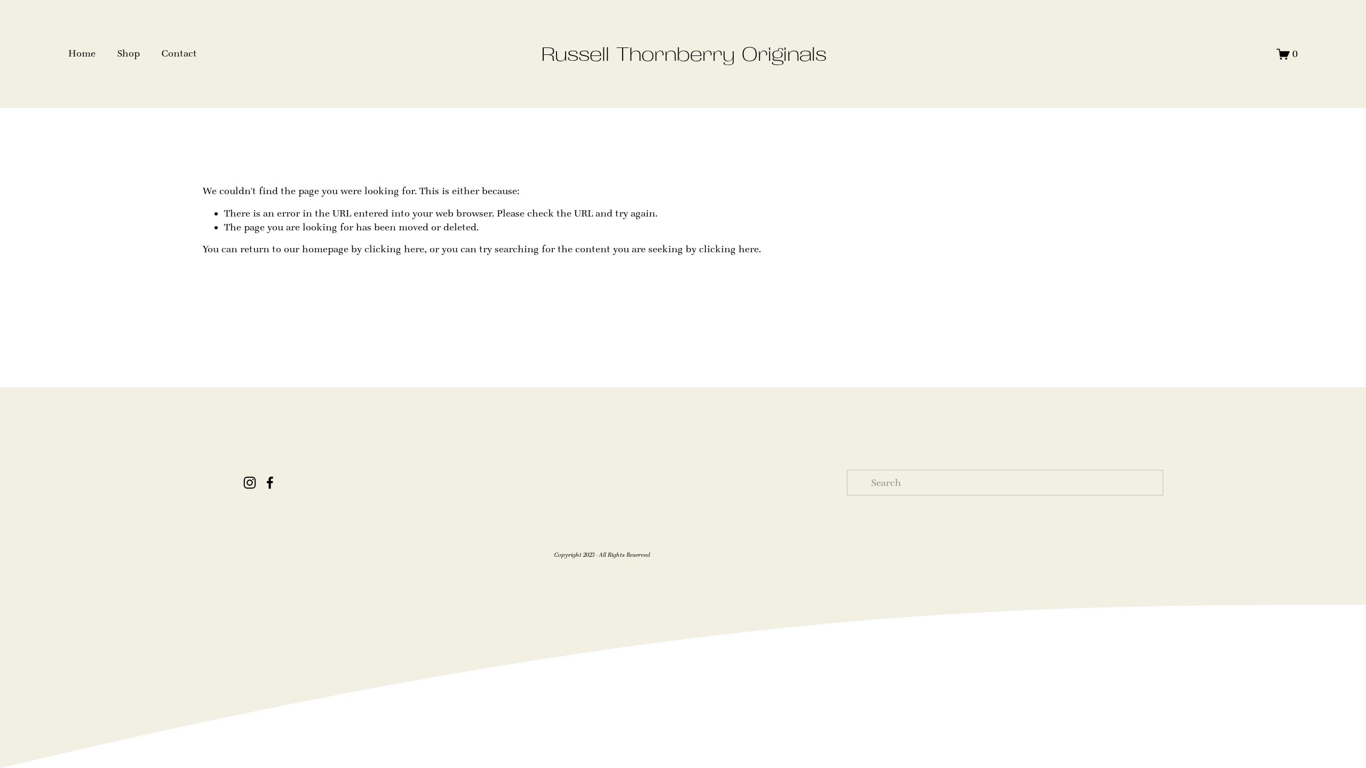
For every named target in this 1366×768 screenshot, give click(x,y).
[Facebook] (270, 482)
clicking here (394, 249)
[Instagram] (249, 482)
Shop (128, 53)
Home (82, 53)
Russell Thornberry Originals (684, 54)
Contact (179, 53)
